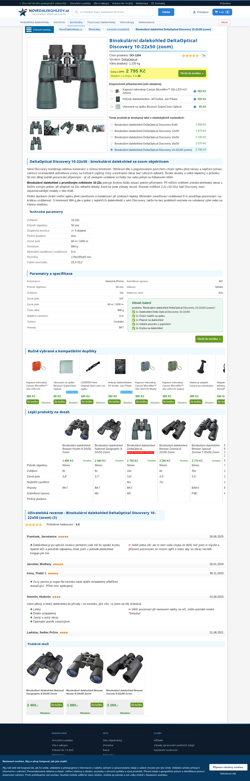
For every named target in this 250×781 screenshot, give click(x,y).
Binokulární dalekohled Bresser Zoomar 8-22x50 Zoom (173, 449)
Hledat (166, 12)
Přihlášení (203, 12)
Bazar (106, 750)
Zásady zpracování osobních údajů (174, 745)
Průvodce (225, 3)
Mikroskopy (127, 22)
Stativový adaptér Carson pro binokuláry (201, 384)
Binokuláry (76, 22)
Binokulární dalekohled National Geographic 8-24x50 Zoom (109, 449)
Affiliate (158, 740)
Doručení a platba (80, 3)
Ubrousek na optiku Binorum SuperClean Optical (152, 106)
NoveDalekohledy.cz (70, 29)
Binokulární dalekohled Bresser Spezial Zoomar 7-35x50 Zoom (206, 449)
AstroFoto (59, 22)
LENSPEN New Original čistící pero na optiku (93, 385)
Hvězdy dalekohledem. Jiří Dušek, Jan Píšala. (150, 99)
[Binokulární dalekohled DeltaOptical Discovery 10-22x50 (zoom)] (36, 128)
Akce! (224, 22)
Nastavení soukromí (165, 750)
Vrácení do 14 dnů (122, 3)
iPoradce (108, 745)
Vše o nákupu (101, 3)
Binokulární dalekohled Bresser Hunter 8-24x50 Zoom (76, 449)
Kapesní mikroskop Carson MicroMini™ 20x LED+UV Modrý (145, 385)
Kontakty (160, 3)
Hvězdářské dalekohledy (34, 22)
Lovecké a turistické (118, 29)
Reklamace (142, 3)
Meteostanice (146, 22)
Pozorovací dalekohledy (101, 22)
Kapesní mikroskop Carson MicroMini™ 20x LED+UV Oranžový (37, 386)
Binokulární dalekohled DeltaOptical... (141, 447)
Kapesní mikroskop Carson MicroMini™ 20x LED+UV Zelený (173, 385)
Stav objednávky (112, 740)
